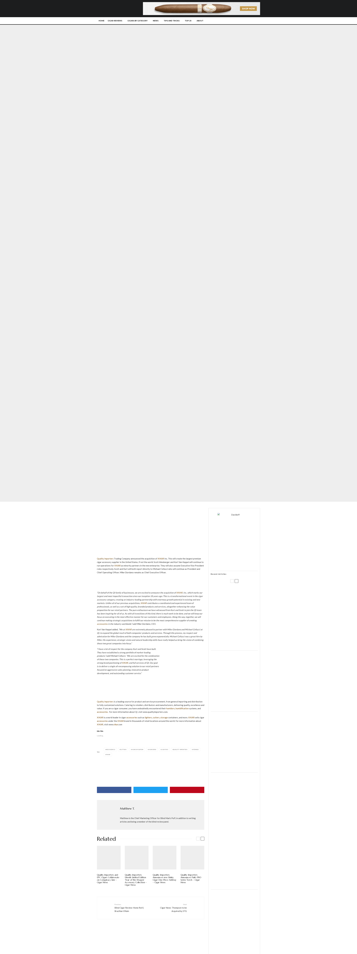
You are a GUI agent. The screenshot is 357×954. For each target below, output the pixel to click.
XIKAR (161, 558)
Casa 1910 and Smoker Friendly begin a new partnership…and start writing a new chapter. (239, 603)
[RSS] (247, 20)
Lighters (164, 749)
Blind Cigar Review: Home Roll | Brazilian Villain (129, 907)
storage (164, 717)
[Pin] (187, 790)
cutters (156, 717)
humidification (182, 708)
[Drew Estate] (150, 698)
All (98, 473)
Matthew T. (105, 496)
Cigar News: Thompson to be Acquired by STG (173, 907)
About (200, 21)
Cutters (123, 749)
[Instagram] (238, 20)
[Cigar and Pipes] (234, 885)
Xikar (117, 473)
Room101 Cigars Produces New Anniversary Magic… (238, 630)
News (155, 21)
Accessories (110, 749)
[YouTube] (243, 20)
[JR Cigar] (234, 768)
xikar (116, 724)
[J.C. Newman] (150, 764)
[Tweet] (150, 790)
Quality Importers (105, 558)
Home (101, 21)
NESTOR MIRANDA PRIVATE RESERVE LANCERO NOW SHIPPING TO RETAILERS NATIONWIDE (240, 590)
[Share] (114, 790)
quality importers (180, 749)
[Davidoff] (201, 4)
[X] (233, 20)
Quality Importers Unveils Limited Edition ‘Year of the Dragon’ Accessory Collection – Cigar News (136, 880)
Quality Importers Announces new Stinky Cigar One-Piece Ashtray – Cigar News (164, 879)
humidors (170, 708)
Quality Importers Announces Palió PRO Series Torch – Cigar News (191, 879)
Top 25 (188, 21)
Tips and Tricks (171, 21)
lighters (148, 717)
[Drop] (234, 707)
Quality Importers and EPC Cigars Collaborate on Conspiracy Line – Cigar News (108, 879)
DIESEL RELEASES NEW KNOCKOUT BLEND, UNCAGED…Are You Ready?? (240, 617)
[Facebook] (229, 20)
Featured (104, 473)
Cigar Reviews (115, 21)
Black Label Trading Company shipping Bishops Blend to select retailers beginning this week (238, 644)
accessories (102, 624)
